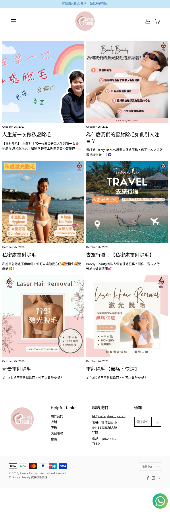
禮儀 (54, 439)
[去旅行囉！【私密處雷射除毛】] (127, 202)
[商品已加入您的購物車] (157, 21)
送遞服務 (57, 433)
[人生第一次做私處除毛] (43, 82)
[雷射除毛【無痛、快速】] (127, 316)
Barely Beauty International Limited (43, 473)
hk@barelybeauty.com (109, 416)
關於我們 (57, 416)
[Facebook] (148, 478)
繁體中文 (147, 466)
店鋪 (54, 422)
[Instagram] (153, 478)
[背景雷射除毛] (43, 316)
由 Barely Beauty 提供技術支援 (28, 477)
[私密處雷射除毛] (43, 202)
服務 (54, 427)
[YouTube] (159, 478)
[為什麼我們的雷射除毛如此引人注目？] (127, 82)
